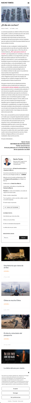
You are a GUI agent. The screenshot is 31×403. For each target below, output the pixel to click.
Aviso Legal (20, 401)
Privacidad (14, 401)
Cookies (10, 401)
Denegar (15, 393)
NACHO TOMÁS (7, 3)
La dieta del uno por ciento (10, 227)
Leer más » (6, 271)
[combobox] (11, 237)
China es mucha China (9, 219)
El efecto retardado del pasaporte (11, 223)
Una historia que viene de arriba (11, 216)
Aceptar (15, 388)
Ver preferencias (15, 397)
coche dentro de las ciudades (10, 87)
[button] (28, 372)
